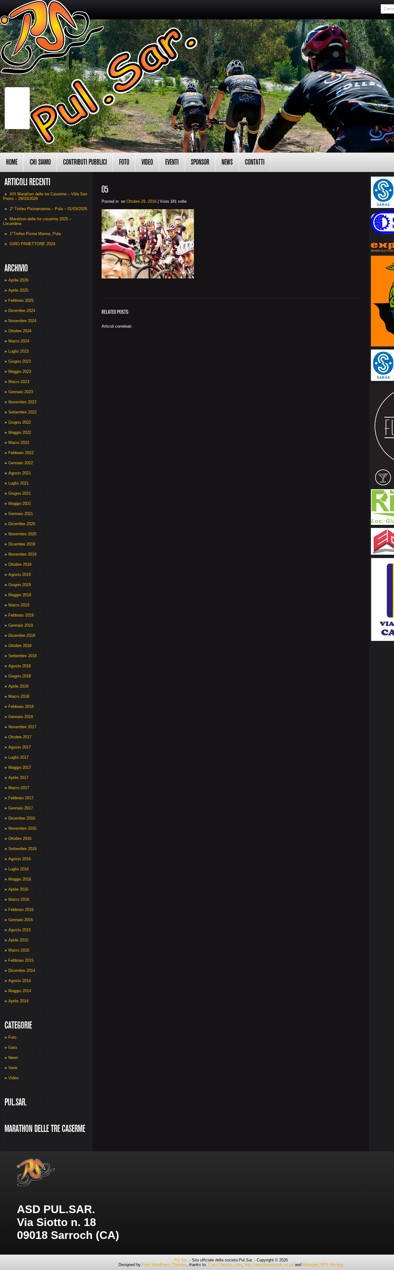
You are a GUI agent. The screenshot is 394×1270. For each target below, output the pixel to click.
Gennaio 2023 (20, 391)
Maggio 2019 (19, 595)
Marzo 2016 (18, 899)
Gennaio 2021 (20, 513)
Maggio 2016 (19, 879)
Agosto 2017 (19, 747)
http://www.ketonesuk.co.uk (269, 1264)
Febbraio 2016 (21, 909)
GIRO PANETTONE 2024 (32, 244)
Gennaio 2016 (20, 919)
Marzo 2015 (18, 950)
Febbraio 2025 (21, 300)
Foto (124, 162)
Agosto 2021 (19, 473)
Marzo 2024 (18, 341)
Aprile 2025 (18, 290)
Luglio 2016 (18, 869)
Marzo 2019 (18, 605)
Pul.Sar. (181, 1260)
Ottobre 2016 (19, 838)
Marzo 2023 (18, 381)
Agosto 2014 (19, 980)
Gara (12, 1047)
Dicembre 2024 (21, 310)
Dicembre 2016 (21, 818)
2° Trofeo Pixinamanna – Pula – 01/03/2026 (48, 208)
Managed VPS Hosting (323, 1264)
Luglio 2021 (18, 483)
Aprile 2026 (18, 280)
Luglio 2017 (18, 757)
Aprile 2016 (18, 889)
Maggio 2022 (19, 432)
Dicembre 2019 (21, 544)
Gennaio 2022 (20, 463)
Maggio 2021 (19, 503)
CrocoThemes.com (225, 1264)
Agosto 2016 (19, 859)
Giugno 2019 (19, 584)
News (227, 162)
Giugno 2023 (19, 361)
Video (147, 162)
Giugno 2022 (19, 422)
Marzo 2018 (18, 696)
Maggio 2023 (19, 371)
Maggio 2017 (19, 767)
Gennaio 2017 (20, 808)
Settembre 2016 (22, 848)
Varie (12, 1067)
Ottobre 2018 (19, 645)
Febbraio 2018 (21, 706)
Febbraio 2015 (21, 960)
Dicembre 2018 (21, 635)
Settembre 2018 (22, 655)
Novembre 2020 (22, 534)
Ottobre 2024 (19, 331)
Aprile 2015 (18, 940)
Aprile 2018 (18, 686)
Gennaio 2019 (20, 625)
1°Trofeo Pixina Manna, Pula (35, 233)
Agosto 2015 (19, 930)
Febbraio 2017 (21, 798)
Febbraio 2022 (21, 452)
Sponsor (200, 162)
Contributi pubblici (85, 162)
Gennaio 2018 (20, 716)
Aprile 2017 (18, 777)
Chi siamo (40, 162)
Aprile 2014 (18, 1001)
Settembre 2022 (22, 412)
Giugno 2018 (19, 676)
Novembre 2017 (22, 727)
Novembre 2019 (22, 554)
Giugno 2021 (19, 493)
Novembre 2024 (22, 320)
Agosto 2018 (19, 666)
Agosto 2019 (19, 574)
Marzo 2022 (18, 442)
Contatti (254, 162)
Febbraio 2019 (21, 615)
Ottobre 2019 (19, 564)
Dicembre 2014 (21, 970)
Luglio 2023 (18, 351)
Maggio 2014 (19, 990)
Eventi (172, 162)
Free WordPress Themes (164, 1264)
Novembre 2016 (22, 828)
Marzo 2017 (18, 787)
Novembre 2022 (22, 402)
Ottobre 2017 (19, 737)
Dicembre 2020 (21, 523)
